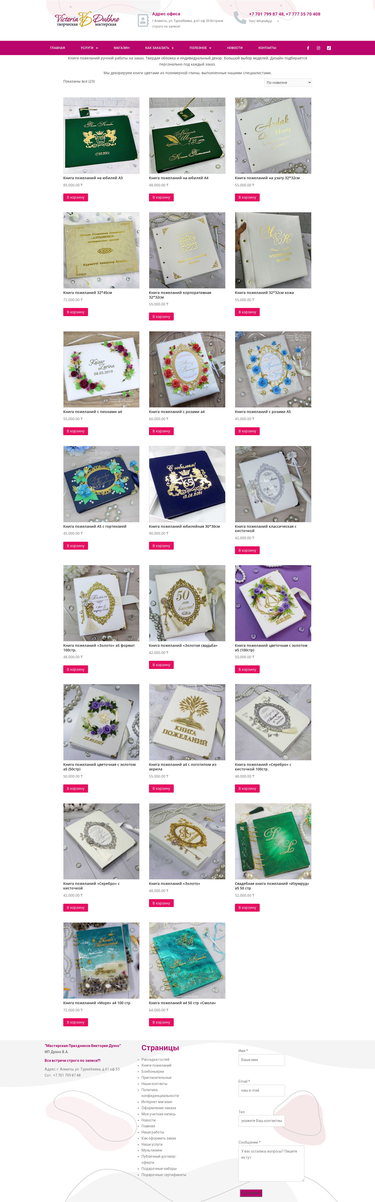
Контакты (267, 48)
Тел (242, 1112)
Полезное (198, 48)
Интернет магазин (157, 1102)
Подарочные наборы (159, 1169)
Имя (243, 1051)
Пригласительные (157, 1078)
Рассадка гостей (155, 1059)
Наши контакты (154, 1084)
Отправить (251, 1193)
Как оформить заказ (159, 1138)
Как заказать (157, 48)
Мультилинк (152, 1150)
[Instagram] (318, 48)
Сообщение (250, 1142)
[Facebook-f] (308, 48)
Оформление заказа (159, 1108)
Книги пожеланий (156, 1065)
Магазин (121, 48)
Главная (57, 48)
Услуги (87, 48)
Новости (235, 48)
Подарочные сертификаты (164, 1175)
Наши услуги (152, 1144)
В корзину (75, 197)
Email (244, 1081)
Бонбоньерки (153, 1071)
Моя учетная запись (159, 1114)
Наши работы (153, 1132)
